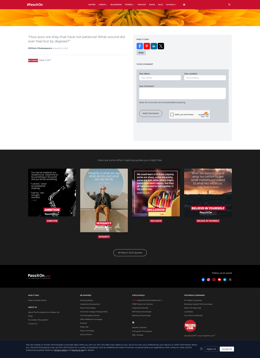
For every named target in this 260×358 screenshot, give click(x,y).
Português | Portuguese (142, 331)
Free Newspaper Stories (90, 315)
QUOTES (91, 5)
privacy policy (60, 350)
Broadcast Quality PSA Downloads (198, 304)
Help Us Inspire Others (37, 300)
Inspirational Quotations (90, 304)
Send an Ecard (86, 334)
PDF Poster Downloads (141, 312)
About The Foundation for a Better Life (44, 312)
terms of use (78, 350)
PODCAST (142, 5)
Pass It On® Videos (88, 308)
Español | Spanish (139, 327)
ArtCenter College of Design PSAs (94, 312)
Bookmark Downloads (141, 315)
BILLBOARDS (116, 5)
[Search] (229, 4)
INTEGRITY (104, 237)
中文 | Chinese (137, 335)
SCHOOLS (170, 5)
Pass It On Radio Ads (192, 308)
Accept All (227, 349)
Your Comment (146, 86)
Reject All (211, 349)
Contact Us (32, 324)
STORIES (128, 5)
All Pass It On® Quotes (130, 252)
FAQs (30, 316)
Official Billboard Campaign (91, 319)
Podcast (83, 323)
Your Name (144, 73)
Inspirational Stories (140, 308)
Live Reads (188, 312)
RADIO (152, 5)
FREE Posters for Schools (142, 304)
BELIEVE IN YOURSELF (208, 221)
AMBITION (52, 221)
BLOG (160, 5)
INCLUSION (156, 221)
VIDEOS (102, 5)
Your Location (190, 73)
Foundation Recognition (38, 320)
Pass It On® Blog (87, 331)
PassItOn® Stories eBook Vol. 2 (147, 300)
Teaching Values (86, 300)
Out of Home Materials (193, 315)
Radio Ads (84, 327)
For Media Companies (193, 300)
